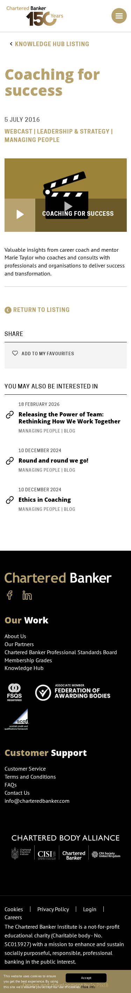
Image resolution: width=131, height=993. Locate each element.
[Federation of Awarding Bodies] (74, 691)
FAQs (11, 784)
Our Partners (19, 644)
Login (89, 909)
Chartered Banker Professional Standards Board (61, 652)
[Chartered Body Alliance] (66, 844)
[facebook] (10, 595)
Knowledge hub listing (52, 44)
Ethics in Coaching (45, 499)
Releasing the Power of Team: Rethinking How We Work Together (70, 418)
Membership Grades (28, 660)
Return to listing (41, 310)
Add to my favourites (47, 353)
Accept (86, 978)
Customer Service (25, 768)
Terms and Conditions (30, 776)
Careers (13, 917)
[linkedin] (27, 595)
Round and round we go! (53, 460)
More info (88, 987)
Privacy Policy (53, 909)
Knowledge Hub (24, 667)
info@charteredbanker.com (37, 800)
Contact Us (17, 792)
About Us (15, 636)
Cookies (14, 909)
